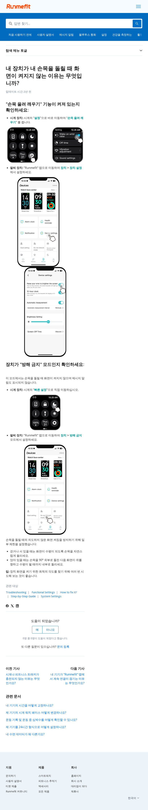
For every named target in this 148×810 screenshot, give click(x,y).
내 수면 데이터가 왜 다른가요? (25, 734)
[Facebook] (7, 606)
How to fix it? (68, 592)
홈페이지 (76, 775)
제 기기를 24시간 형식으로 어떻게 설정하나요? (36, 727)
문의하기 (11, 775)
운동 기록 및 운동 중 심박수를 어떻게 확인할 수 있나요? (41, 720)
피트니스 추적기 (47, 781)
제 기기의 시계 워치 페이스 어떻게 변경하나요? (36, 713)
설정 (104, 34)
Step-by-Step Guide (23, 596)
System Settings (51, 596)
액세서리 (43, 786)
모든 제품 (43, 791)
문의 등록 (63, 647)
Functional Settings (43, 592)
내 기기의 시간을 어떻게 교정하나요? (29, 705)
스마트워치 (44, 775)
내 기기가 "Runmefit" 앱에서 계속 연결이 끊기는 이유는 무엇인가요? (67, 678)
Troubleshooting (16, 592)
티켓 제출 (11, 786)
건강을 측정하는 (122, 34)
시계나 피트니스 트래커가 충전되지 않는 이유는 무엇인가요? (23, 678)
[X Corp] (12, 606)
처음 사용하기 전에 (20, 34)
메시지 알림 (66, 34)
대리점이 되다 (79, 786)
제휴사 (75, 791)
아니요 (50, 630)
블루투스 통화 (87, 34)
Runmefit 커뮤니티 (16, 791)
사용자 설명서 (45, 34)
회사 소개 (76, 781)
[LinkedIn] (17, 606)
